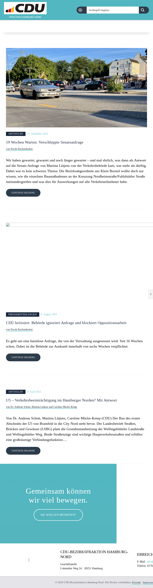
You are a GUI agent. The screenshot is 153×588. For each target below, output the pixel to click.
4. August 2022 (49, 314)
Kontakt (136, 582)
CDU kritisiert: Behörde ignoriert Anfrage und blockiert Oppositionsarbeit (66, 323)
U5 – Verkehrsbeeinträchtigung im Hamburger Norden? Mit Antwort (61, 400)
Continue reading (23, 192)
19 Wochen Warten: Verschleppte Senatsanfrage (45, 142)
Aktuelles (15, 133)
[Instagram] (147, 26)
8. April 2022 (34, 391)
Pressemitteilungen (22, 314)
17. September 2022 (37, 133)
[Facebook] (137, 26)
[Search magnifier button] (144, 10)
